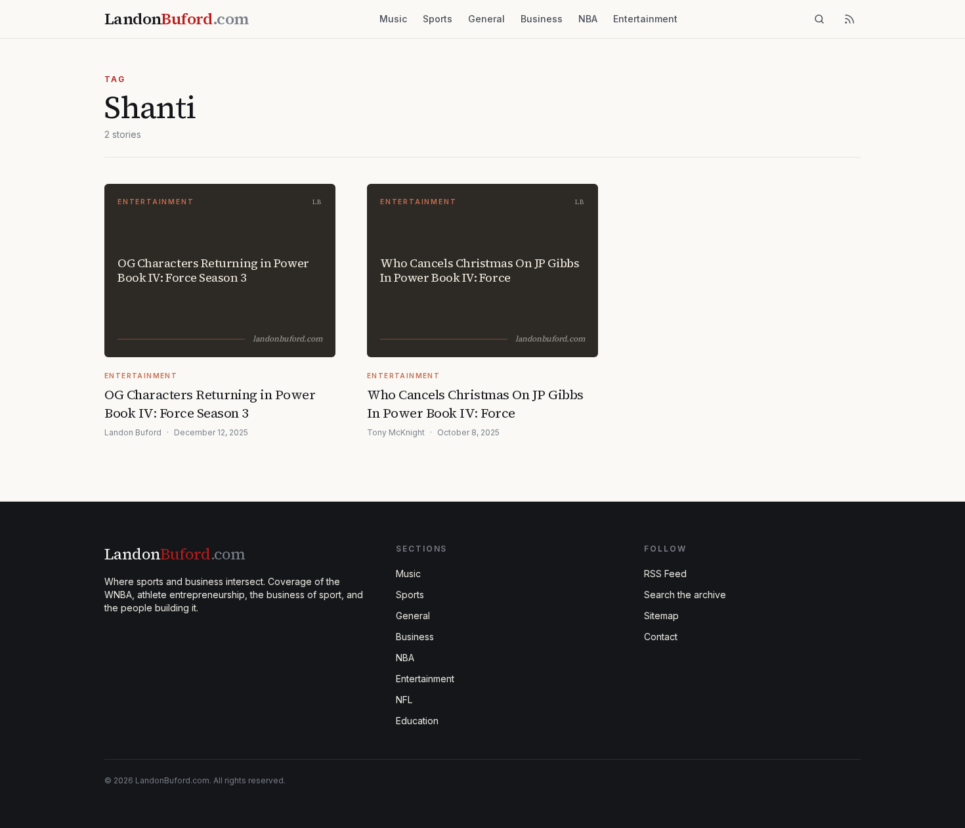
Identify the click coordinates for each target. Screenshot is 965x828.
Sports (437, 18)
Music (393, 18)
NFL (404, 699)
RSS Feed (665, 573)
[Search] (819, 19)
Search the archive (685, 594)
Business (542, 18)
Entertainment (645, 18)
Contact (660, 636)
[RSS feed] (849, 19)
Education (417, 720)
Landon (174, 554)
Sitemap (661, 615)
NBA (587, 18)
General (486, 18)
